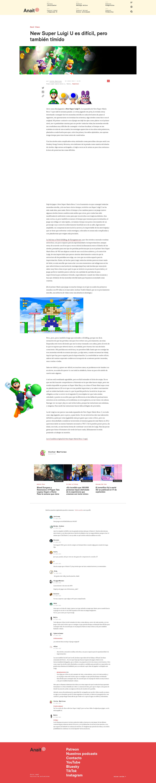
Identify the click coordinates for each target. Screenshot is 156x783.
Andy (55, 571)
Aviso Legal (34, 774)
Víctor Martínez (56, 81)
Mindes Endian (58, 526)
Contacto (74, 758)
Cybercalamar (58, 633)
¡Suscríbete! (52, 5)
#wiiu (69, 84)
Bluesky (72, 766)
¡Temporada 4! (52, 12)
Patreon (72, 749)
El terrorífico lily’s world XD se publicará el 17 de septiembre (106, 489)
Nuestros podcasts (81, 753)
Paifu (55, 552)
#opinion (75, 84)
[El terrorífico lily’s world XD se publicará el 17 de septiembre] (107, 472)
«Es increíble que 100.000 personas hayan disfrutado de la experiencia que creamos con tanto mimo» (77, 490)
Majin (55, 617)
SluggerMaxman (58, 581)
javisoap (56, 516)
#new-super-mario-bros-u (55, 84)
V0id (55, 603)
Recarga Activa (82, 5)
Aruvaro (56, 540)
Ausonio (56, 594)
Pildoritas (109, 12)
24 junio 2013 (57, 518)
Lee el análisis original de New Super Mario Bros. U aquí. (67, 439)
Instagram (74, 775)
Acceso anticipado (83, 12)
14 (108, 81)
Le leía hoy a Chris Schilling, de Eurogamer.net (63, 240)
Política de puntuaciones (40, 776)
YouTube (73, 762)
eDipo (55, 646)
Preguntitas (109, 5)
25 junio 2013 (57, 648)
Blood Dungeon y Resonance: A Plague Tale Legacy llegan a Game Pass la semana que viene (48, 490)
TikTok (71, 771)
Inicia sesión (79, 510)
